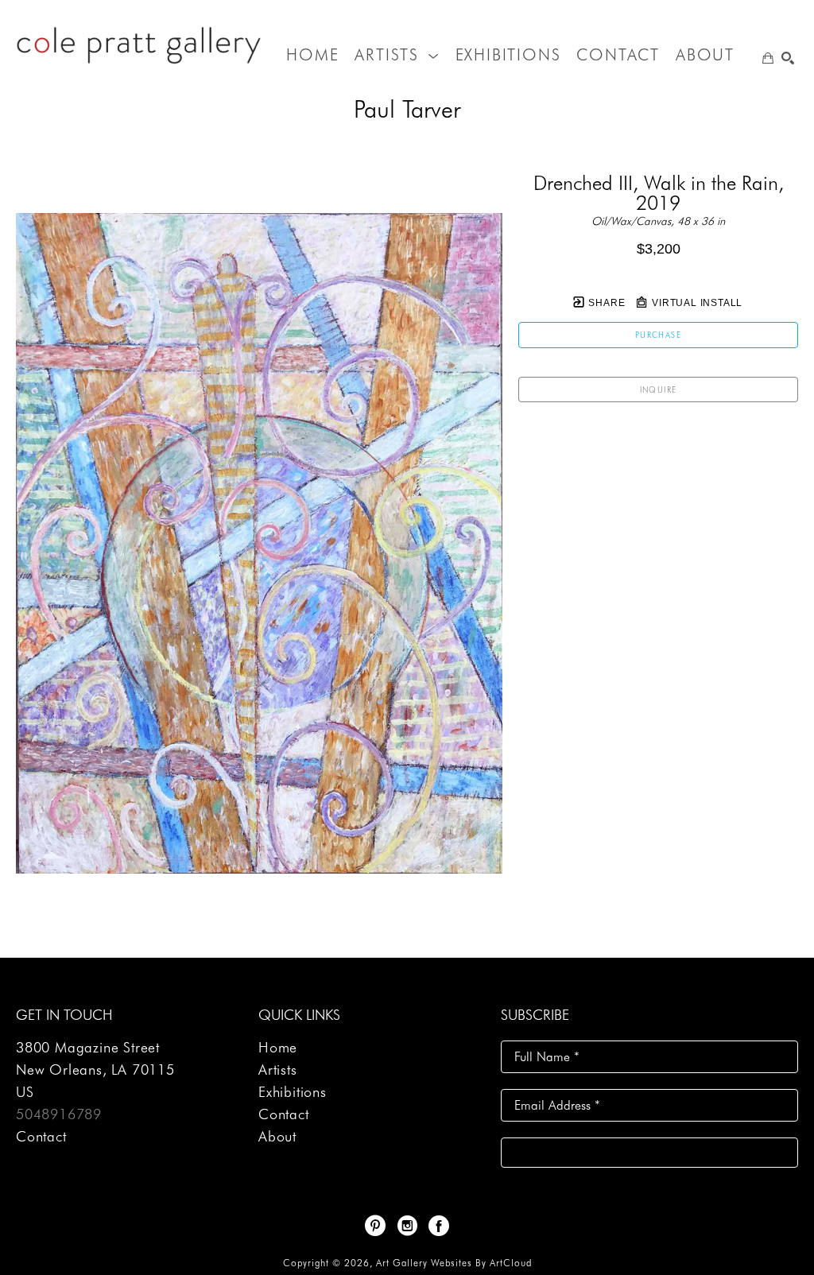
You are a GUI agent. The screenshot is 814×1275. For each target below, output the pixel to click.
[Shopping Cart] (767, 58)
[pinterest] (375, 1225)
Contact (41, 1136)
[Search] (787, 58)
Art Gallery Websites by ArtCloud (454, 1263)
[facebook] (438, 1225)
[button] (397, 54)
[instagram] (407, 1225)
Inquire (658, 389)
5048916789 (59, 1114)
